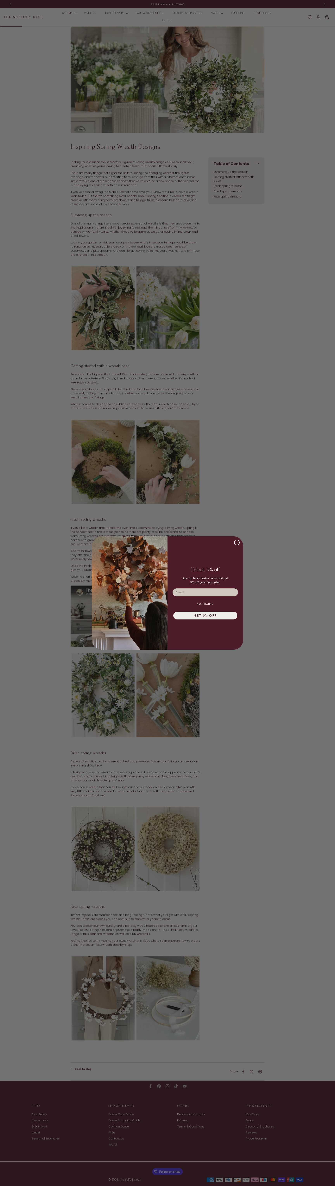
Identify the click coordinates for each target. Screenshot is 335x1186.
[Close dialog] (237, 542)
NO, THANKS (205, 604)
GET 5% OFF (205, 615)
